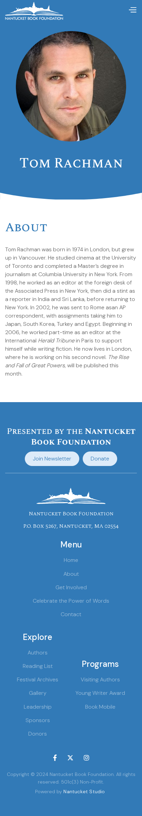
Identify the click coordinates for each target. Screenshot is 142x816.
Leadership (38, 706)
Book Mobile (100, 706)
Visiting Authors (100, 679)
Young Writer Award (100, 693)
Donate (100, 458)
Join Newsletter (52, 458)
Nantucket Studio (84, 791)
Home (71, 560)
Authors (38, 652)
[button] (132, 10)
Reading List (38, 666)
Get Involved (71, 587)
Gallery (38, 693)
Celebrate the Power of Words (71, 600)
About (71, 573)
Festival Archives (37, 679)
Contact (71, 614)
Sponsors (38, 720)
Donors (37, 733)
